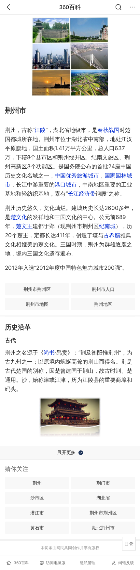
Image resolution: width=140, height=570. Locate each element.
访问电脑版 (55, 562)
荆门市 (103, 483)
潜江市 (37, 512)
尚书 (49, 352)
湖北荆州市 (103, 527)
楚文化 (18, 217)
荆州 (37, 483)
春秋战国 (108, 130)
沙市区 (37, 497)
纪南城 (107, 226)
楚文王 (24, 226)
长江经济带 (81, 193)
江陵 (40, 130)
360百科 (70, 7)
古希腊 (112, 235)
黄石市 (37, 527)
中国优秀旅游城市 (77, 175)
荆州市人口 (103, 289)
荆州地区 (103, 304)
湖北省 (103, 497)
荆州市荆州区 (37, 289)
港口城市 (66, 184)
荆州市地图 (37, 304)
